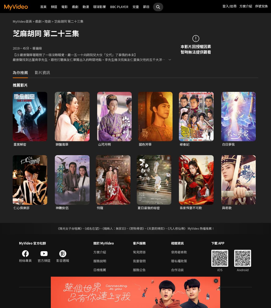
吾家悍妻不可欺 (191, 208)
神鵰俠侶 (62, 208)
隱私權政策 (179, 261)
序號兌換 (261, 6)
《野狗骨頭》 (136, 228)
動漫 (86, 6)
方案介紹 (245, 6)
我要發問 (139, 261)
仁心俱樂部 (21, 208)
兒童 (136, 6)
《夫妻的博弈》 (156, 228)
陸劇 (48, 21)
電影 (64, 6)
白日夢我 (228, 144)
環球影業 (99, 6)
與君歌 (227, 208)
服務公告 (139, 270)
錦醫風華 (62, 144)
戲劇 (75, 6)
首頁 (43, 6)
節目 (146, 6)
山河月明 (104, 144)
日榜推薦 (99, 270)
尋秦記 (184, 144)
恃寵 (100, 208)
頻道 (54, 6)
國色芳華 (145, 144)
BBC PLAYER (119, 6)
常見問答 (139, 252)
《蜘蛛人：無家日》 (114, 228)
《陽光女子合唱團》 (69, 228)
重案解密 (20, 144)
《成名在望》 (92, 228)
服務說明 (99, 261)
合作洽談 (177, 270)
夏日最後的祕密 (149, 208)
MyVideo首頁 (22, 21)
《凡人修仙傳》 (177, 228)
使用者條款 (179, 252)
